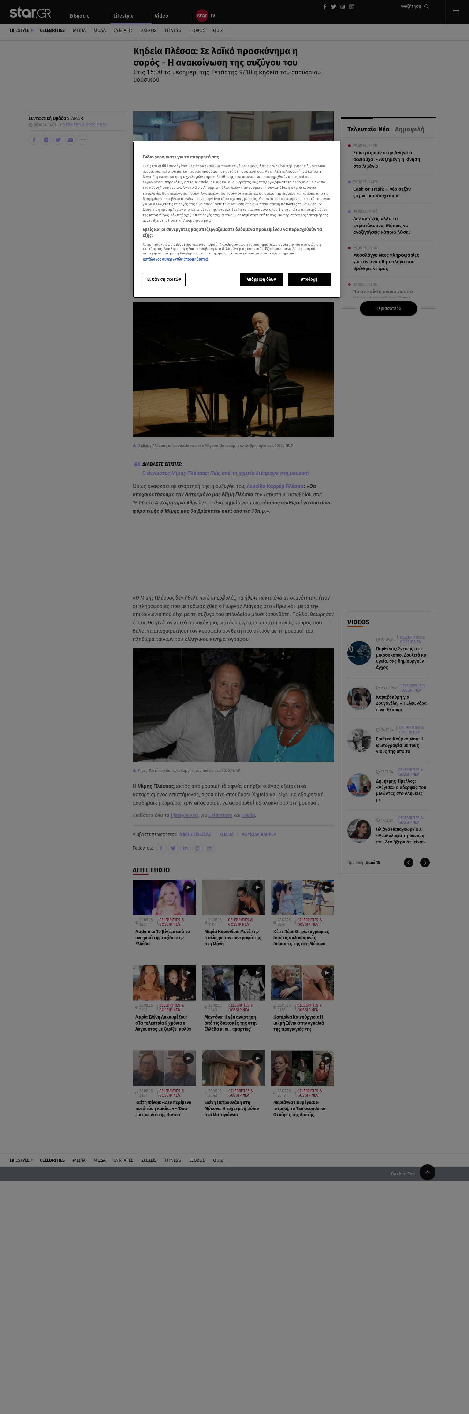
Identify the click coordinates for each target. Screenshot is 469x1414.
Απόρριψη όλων (261, 279)
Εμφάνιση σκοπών (164, 279)
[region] (236, 219)
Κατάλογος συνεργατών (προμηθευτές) (175, 259)
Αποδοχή (309, 279)
